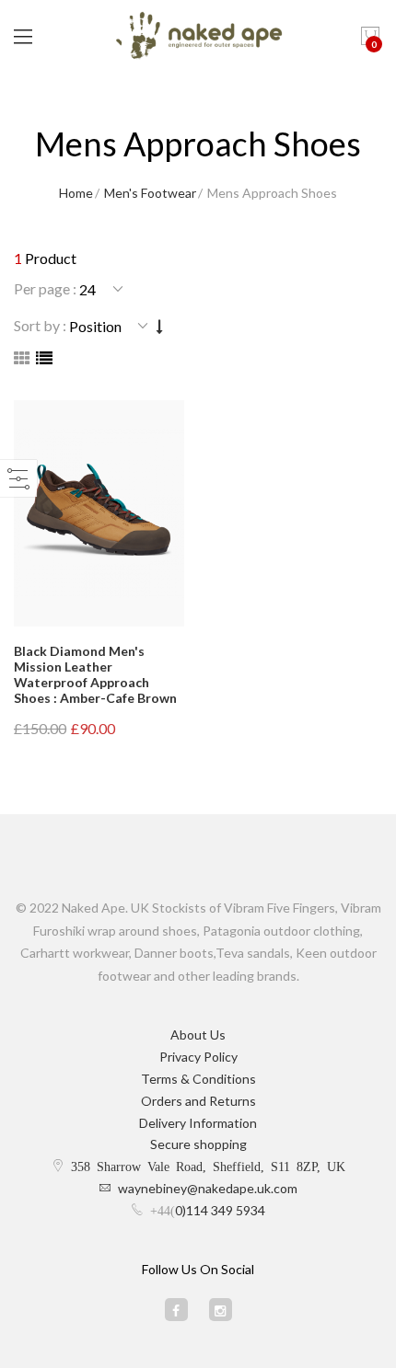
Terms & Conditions (198, 1078)
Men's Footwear (150, 193)
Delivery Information (198, 1123)
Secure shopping (198, 1144)
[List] (44, 358)
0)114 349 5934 (220, 1210)
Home (76, 193)
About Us (198, 1034)
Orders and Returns (198, 1101)
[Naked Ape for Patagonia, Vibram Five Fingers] (198, 37)
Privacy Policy (198, 1056)
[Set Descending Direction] (160, 326)
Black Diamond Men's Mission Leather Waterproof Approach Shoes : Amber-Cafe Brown (95, 674)
